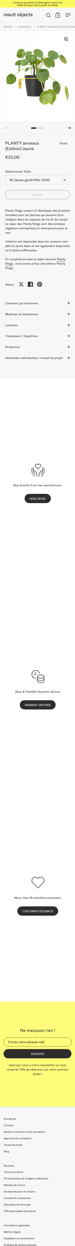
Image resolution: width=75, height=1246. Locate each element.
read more (38, 499)
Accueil (8, 27)
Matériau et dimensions (21, 314)
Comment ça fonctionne (21, 303)
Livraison (11, 325)
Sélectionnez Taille (18, 171)
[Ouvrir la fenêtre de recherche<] (48, 15)
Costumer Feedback (37, 911)
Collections (24, 27)
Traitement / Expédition (21, 336)
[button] (69, 128)
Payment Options (38, 705)
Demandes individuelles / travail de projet (34, 358)
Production (12, 347)
